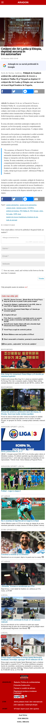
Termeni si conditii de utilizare (24, 688)
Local (4, 595)
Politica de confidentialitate (30, 682)
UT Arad (5, 496)
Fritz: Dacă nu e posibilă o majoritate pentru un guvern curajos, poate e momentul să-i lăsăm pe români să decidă (23, 319)
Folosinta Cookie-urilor (22, 685)
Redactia (17, 682)
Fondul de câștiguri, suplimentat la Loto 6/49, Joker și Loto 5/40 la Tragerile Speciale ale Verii (22, 305)
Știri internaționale (36, 702)
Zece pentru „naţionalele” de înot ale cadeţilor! (20, 344)
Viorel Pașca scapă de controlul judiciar (18, 329)
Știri (4, 702)
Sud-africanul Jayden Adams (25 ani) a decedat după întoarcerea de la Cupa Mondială (22, 324)
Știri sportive (34, 709)
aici (26, 287)
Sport (4, 709)
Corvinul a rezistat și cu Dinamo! (14, 554)
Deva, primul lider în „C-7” (12, 451)
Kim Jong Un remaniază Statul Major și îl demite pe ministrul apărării (22, 310)
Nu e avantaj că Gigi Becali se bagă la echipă (20, 521)
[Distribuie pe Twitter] (17, 91)
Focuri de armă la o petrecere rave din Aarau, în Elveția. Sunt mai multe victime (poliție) (21, 413)
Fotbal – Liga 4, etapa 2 (11, 491)
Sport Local (25, 709)
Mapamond (7, 349)
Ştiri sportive (9, 530)
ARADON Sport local (13, 427)
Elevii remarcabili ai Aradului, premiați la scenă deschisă (23, 339)
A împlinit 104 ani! (10, 315)
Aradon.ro (6, 682)
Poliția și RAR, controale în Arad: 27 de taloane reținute (20, 621)
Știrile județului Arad (21, 702)
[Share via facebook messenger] (28, 91)
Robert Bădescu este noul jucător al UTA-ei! (19, 334)
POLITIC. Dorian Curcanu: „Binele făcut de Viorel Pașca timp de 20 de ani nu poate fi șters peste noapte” (23, 300)
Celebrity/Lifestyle (31, 705)
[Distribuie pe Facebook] (6, 91)
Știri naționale (19, 705)
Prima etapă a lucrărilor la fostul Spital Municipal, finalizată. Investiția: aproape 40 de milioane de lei (22, 658)
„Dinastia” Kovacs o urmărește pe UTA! (18, 586)
